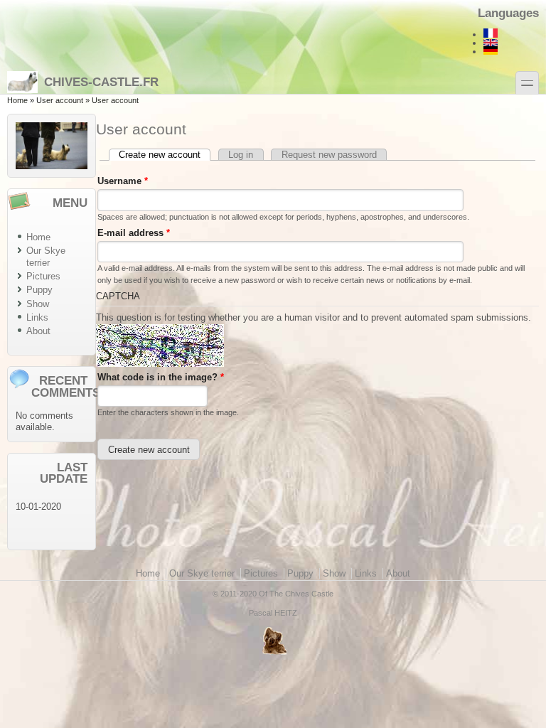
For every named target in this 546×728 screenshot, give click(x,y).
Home (17, 100)
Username (122, 181)
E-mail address (133, 233)
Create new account (164, 154)
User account (59, 100)
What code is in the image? (160, 377)
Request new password (329, 154)
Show (37, 304)
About (38, 331)
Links (37, 317)
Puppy (39, 289)
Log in (240, 154)
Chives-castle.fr (101, 82)
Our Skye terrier (45, 256)
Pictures (43, 276)
